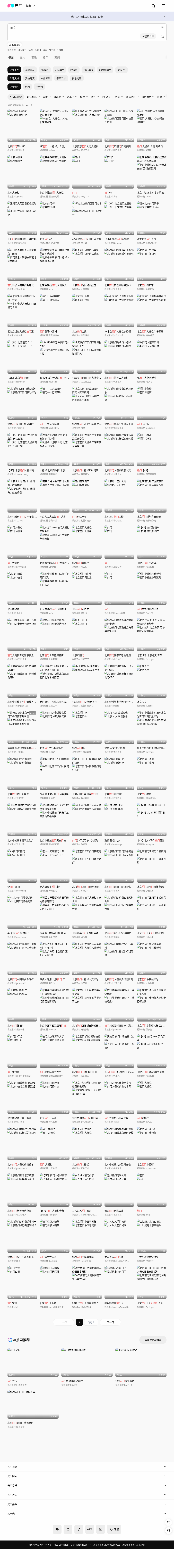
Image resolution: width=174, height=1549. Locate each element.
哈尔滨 (52, 49)
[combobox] (30, 6)
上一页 (63, 1322)
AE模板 (45, 69)
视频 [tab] (11, 57)
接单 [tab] (45, 57)
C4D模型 (59, 69)
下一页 (110, 1322)
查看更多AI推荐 (153, 1340)
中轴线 (60, 49)
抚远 (31, 49)
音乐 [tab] (34, 57)
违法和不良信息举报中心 (133, 1544)
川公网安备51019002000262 (106, 1544)
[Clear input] (162, 27)
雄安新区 (22, 49)
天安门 (38, 49)
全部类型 (14, 69)
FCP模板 (88, 69)
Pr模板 (73, 69)
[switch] (148, 36)
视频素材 (30, 69)
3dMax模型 (105, 69)
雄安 (45, 49)
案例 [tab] (57, 57)
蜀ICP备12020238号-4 (81, 1544)
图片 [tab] (22, 57)
